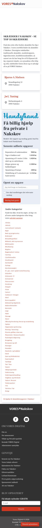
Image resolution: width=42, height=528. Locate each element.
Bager (7, 231)
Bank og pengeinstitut (12, 233)
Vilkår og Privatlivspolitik (12, 439)
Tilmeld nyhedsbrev (30, 524)
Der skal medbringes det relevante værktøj (19, 193)
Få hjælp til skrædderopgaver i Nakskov (18, 399)
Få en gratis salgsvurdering (12, 479)
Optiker (7, 324)
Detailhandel (9, 260)
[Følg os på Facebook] (15, 419)
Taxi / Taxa (8, 364)
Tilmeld (21, 509)
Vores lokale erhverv (10, 462)
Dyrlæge (7, 265)
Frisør (7, 289)
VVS (6, 386)
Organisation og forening (13, 327)
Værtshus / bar (9, 388)
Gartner (7, 292)
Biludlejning (9, 247)
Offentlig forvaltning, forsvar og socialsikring (19, 321)
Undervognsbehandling (12, 375)
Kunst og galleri (10, 300)
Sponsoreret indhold (10, 482)
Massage (8, 316)
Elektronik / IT (9, 276)
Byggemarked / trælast (12, 252)
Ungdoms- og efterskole (12, 378)
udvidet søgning (16, 218)
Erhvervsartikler (8, 472)
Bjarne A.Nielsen (14, 77)
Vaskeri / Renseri (10, 380)
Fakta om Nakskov (9, 469)
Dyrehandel (9, 263)
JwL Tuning (11, 96)
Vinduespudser (10, 383)
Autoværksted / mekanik (13, 228)
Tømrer (7, 367)
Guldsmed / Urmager (11, 295)
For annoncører (8, 435)
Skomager (8, 346)
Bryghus (8, 249)
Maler (7, 313)
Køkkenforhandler (11, 305)
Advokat (7, 223)
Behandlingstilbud (11, 239)
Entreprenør (9, 279)
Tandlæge (8, 362)
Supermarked (9, 359)
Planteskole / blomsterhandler (15, 335)
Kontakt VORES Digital (10, 442)
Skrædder (8, 348)
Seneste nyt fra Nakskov (11, 459)
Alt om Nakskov (8, 486)
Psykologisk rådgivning (12, 338)
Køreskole (8, 308)
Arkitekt (7, 225)
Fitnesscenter (9, 281)
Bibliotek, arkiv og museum (14, 241)
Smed (7, 354)
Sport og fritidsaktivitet (12, 356)
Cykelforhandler (10, 257)
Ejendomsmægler (10, 268)
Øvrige (7, 391)
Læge (7, 311)
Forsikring (8, 284)
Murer (7, 319)
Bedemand (8, 236)
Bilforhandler (9, 244)
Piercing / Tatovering (11, 330)
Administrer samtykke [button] (10, 445)
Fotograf (7, 287)
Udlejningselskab (10, 370)
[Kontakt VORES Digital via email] (26, 419)
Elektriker (8, 273)
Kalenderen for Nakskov (11, 466)
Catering (8, 255)
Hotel (7, 297)
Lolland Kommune (9, 476)
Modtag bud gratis (12, 200)
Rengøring (8, 340)
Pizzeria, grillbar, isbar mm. (14, 332)
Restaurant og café (11, 343)
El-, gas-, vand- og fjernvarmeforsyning (17, 271)
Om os (4, 432)
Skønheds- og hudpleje (12, 351)
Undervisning (9, 372)
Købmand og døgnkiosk (12, 303)
